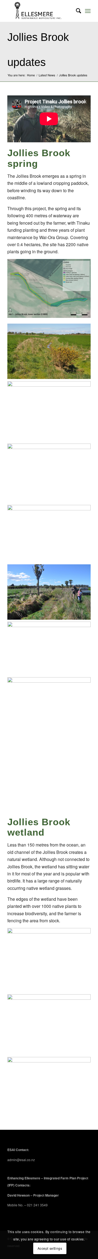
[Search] (76, 11)
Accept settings (50, 1248)
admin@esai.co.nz (21, 1159)
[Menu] (88, 10)
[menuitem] (76, 11)
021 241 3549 (37, 1205)
